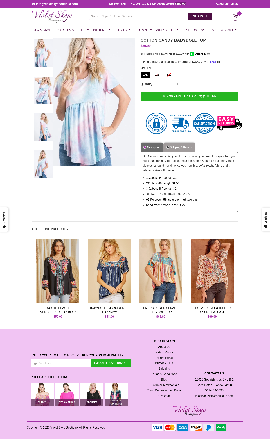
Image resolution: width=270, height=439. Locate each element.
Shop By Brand (222, 30)
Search (200, 16)
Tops (82, 30)
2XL (157, 74)
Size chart (164, 395)
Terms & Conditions (164, 374)
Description (153, 147)
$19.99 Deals (65, 30)
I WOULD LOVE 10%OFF (111, 363)
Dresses (121, 30)
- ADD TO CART (189, 96)
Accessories (165, 30)
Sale (204, 30)
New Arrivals (42, 30)
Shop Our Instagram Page (164, 390)
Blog (164, 379)
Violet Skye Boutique (64, 427)
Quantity (146, 84)
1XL (145, 74)
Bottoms (100, 30)
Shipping (164, 368)
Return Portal (164, 357)
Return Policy (164, 352)
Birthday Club (164, 363)
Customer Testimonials (164, 385)
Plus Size (142, 30)
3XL (169, 74)
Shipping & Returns (181, 147)
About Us (164, 347)
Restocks (190, 30)
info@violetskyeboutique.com (57, 4)
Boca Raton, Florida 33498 (214, 385)
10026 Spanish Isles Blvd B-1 (214, 379)
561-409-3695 (228, 4)
